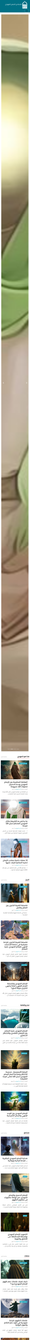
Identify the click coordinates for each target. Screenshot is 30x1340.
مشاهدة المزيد (4, 757)
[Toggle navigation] (27, 10)
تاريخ (27, 879)
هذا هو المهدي (23, 756)
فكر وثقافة (24, 1005)
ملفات (26, 1255)
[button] (3, 382)
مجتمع (26, 1132)
